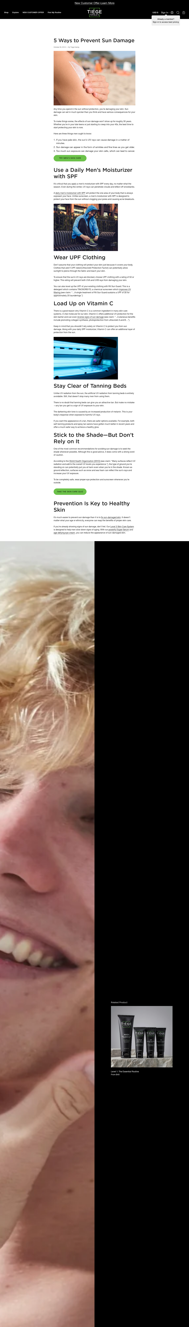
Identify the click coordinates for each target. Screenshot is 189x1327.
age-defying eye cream (64, 532)
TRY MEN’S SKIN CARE (70, 158)
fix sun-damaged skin (111, 517)
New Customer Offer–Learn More (94, 3)
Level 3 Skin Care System (122, 526)
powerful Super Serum (119, 529)
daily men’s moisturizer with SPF (70, 193)
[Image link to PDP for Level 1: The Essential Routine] (142, 1036)
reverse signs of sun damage (90, 317)
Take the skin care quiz (70, 491)
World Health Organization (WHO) (84, 461)
